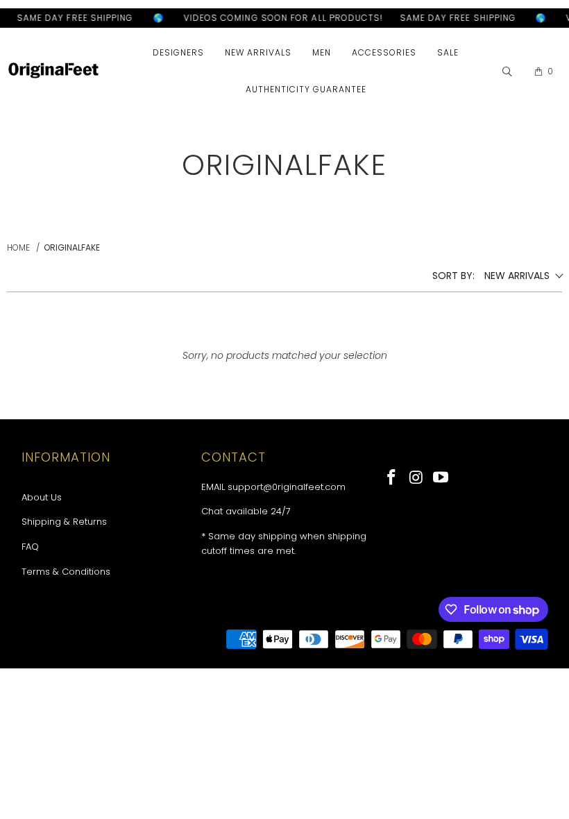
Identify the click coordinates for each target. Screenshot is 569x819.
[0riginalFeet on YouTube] (441, 477)
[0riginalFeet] (53, 71)
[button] (178, 53)
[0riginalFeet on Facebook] (392, 477)
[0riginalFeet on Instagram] (417, 477)
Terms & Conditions (66, 571)
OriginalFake (72, 247)
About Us (42, 497)
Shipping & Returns (64, 521)
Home (18, 247)
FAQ (30, 546)
